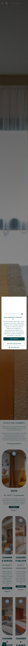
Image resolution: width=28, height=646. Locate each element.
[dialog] (14, 323)
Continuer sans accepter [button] (14, 343)
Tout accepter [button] (14, 339)
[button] (14, 347)
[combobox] (22, 314)
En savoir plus (17, 335)
